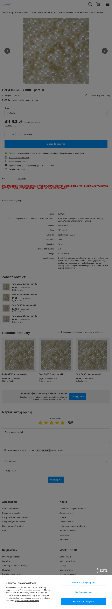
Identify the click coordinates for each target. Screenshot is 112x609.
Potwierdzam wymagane (83, 582)
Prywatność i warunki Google (27, 601)
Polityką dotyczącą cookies (31, 590)
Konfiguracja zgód (83, 592)
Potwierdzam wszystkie (83, 601)
